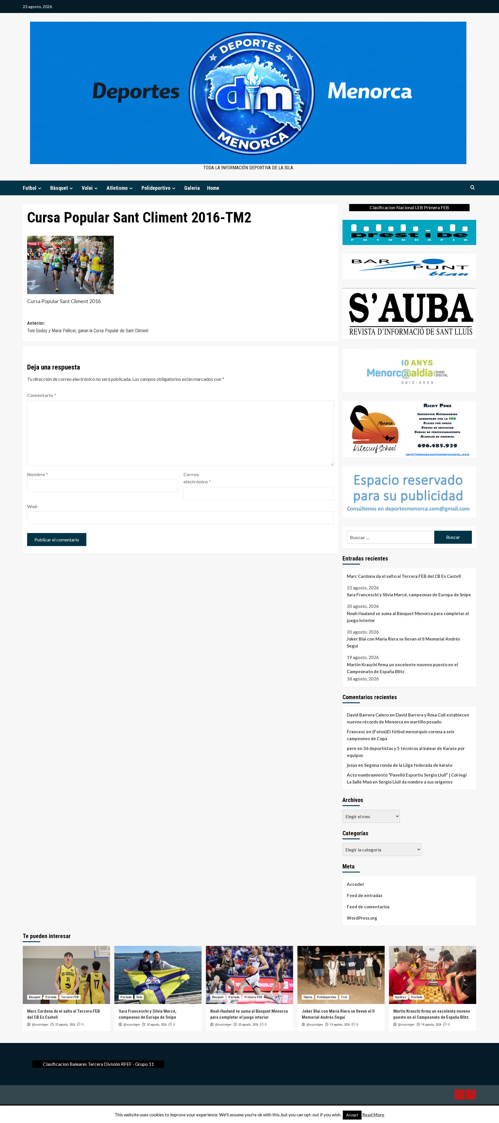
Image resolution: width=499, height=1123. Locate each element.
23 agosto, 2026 (65, 1025)
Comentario (41, 395)
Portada (50, 997)
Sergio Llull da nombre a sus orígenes (416, 781)
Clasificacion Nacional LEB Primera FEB (409, 207)
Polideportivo (155, 188)
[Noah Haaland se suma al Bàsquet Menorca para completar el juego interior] (249, 975)
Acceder (355, 884)
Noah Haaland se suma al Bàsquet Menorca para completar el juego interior (408, 617)
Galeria (192, 188)
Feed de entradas (364, 895)
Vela (139, 997)
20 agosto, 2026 (157, 1025)
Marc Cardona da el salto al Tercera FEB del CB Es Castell (404, 576)
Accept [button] (352, 1115)
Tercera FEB (70, 997)
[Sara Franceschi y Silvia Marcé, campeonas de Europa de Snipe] (158, 975)
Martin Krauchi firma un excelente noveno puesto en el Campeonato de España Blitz (402, 668)
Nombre (37, 474)
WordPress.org (362, 917)
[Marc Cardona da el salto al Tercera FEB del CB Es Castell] (66, 975)
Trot (344, 997)
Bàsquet (59, 188)
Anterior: (87, 326)
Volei (87, 188)
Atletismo (117, 188)
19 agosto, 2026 (340, 1025)
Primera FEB (253, 997)
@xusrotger (40, 1024)
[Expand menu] (39, 188)
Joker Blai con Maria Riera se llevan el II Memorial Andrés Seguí (403, 642)
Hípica (308, 997)
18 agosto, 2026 (431, 1025)
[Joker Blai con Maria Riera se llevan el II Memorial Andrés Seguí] (341, 975)
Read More (373, 1114)
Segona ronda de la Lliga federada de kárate (408, 765)
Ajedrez (400, 997)
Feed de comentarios (368, 906)
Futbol (29, 188)
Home (213, 188)
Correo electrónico (197, 478)
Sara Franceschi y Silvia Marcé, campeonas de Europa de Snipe (409, 594)
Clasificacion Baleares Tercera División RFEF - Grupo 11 (98, 1064)
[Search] (472, 188)
